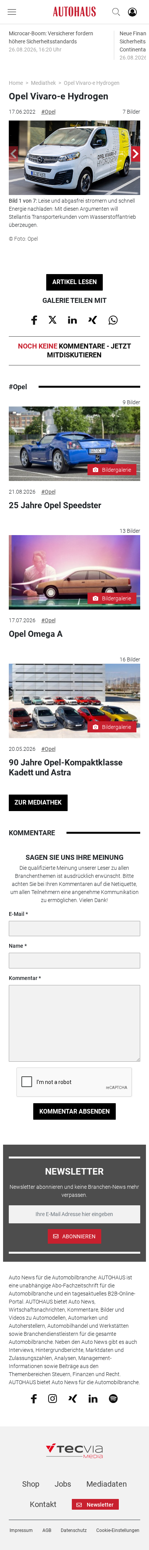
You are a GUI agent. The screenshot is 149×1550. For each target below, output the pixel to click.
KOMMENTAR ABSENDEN (74, 1111)
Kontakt (43, 1504)
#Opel (48, 112)
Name (16, 946)
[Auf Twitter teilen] (53, 319)
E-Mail (16, 914)
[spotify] (113, 1398)
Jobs (63, 1484)
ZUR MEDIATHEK (38, 802)
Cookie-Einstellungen (117, 1530)
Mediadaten (106, 1484)
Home (16, 83)
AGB (46, 1530)
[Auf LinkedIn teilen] (72, 319)
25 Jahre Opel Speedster (55, 505)
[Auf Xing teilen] (92, 319)
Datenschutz (74, 1530)
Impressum (21, 1530)
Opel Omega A (36, 634)
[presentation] (13, 154)
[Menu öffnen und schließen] (14, 12)
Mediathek (43, 83)
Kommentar (23, 978)
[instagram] (52, 1398)
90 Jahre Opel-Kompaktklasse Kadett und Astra (66, 767)
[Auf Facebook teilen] (34, 319)
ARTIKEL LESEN (74, 282)
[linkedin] (93, 1398)
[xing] (72, 1398)
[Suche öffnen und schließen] (114, 11)
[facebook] (34, 1398)
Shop (30, 1484)
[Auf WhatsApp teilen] (113, 319)
